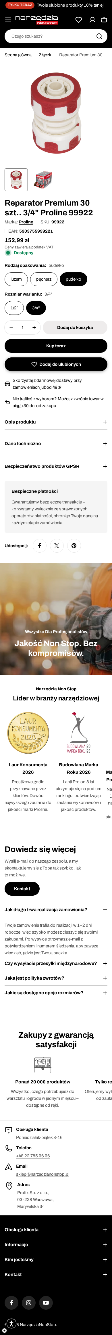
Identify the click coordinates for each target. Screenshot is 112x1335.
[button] (56, 364)
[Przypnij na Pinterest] (74, 546)
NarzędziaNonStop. (38, 1324)
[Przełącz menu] (8, 19)
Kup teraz (56, 346)
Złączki (45, 55)
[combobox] (56, 36)
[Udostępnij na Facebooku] (40, 546)
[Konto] (92, 19)
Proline (26, 222)
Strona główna (18, 55)
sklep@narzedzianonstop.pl (42, 1174)
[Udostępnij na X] (57, 546)
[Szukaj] (99, 36)
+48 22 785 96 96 (33, 1156)
